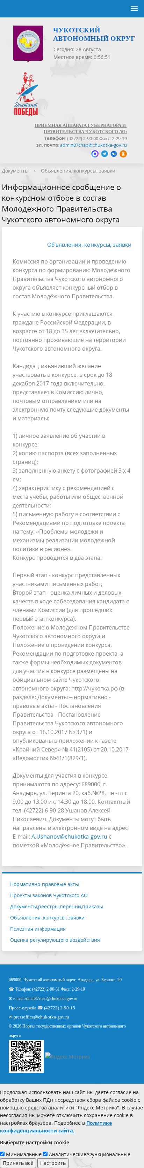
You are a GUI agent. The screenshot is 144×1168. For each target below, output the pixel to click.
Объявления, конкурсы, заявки (78, 170)
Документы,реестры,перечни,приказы (56, 906)
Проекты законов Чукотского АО (49, 895)
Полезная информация (38, 928)
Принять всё (18, 1163)
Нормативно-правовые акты (44, 884)
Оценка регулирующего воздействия (55, 940)
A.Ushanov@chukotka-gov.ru (69, 836)
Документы (15, 170)
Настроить (53, 1163)
